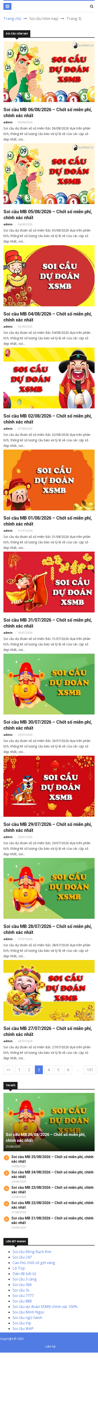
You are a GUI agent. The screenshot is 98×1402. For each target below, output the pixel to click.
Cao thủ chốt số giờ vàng (34, 1262)
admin (8, 122)
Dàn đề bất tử (24, 1273)
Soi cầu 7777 (23, 1295)
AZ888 (5, 1355)
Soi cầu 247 (22, 1257)
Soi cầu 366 (22, 1284)
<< (8, 1069)
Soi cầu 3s (21, 1290)
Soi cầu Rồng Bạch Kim (32, 1251)
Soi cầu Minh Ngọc (28, 1312)
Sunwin (20, 1355)
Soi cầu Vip (22, 1323)
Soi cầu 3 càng (25, 1279)
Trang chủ (12, 18)
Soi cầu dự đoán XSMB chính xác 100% (45, 1306)
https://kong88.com (16, 1371)
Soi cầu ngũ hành (27, 1317)
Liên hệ (50, 1346)
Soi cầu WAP (23, 1328)
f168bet (20, 1360)
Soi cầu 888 (22, 1301)
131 (90, 1069)
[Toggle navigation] (7, 6)
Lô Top (19, 1268)
